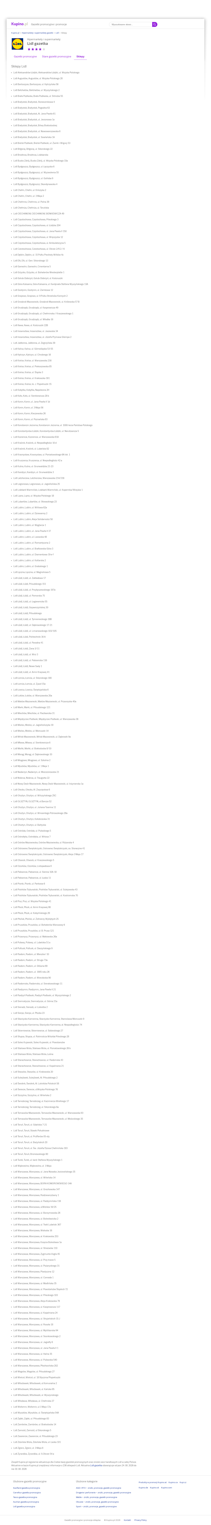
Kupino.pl (15, 33)
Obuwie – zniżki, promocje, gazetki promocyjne (97, 1502)
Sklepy (80, 56)
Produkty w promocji (148, 1482)
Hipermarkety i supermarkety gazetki (37, 33)
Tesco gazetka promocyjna (25, 1497)
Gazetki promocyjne (25, 56)
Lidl (57, 33)
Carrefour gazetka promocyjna (27, 1492)
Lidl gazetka (96, 1465)
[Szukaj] (154, 24)
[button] (29, 49)
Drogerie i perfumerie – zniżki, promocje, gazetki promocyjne (103, 1492)
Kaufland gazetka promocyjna (26, 1488)
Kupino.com (166, 1487)
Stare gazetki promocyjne (56, 56)
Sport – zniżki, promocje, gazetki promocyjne (96, 1506)
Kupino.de (143, 1487)
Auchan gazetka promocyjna (26, 1502)
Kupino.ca (173, 1482)
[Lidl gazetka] (17, 49)
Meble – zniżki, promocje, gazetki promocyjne (96, 1497)
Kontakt (127, 1520)
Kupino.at (162, 1482)
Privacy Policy (140, 1520)
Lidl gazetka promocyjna (24, 1506)
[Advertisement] (105, 7)
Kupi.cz (183, 1482)
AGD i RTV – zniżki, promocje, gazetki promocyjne (98, 1488)
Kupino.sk (154, 1487)
